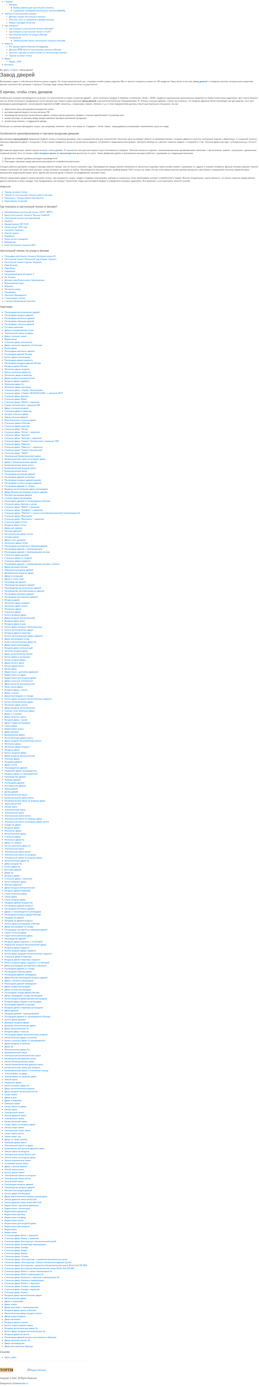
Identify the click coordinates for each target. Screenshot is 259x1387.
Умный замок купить (14, 1169)
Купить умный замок (14, 1172)
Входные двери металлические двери (23, 1295)
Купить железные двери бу (17, 371)
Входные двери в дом (15, 623)
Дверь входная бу (13, 863)
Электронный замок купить (17, 815)
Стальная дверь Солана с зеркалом (22, 1286)
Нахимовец (10, 291)
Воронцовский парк (14, 282)
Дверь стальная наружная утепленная (23, 344)
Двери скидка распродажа (17, 722)
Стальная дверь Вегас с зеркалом (21, 1235)
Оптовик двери (11, 536)
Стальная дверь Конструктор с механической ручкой (30, 1241)
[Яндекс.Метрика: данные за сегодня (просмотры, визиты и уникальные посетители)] (37, 1369)
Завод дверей (11, 788)
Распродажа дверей (14, 782)
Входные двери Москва (15, 365)
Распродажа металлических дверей (22, 312)
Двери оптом (10, 764)
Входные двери (12, 599)
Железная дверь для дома (17, 386)
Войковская (10, 241)
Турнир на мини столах (20, 55)
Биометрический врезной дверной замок (24, 1148)
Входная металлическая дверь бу (21, 1328)
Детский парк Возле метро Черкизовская (24, 279)
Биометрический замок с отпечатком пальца (26, 1070)
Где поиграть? (11, 25)
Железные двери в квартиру (18, 374)
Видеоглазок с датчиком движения (21, 671)
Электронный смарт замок (17, 1130)
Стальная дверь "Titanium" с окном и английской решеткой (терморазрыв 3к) (42, 512)
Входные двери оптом (15, 524)
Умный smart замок (13, 1181)
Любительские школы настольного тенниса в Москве (39, 40)
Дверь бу (8, 1046)
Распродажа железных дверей (19, 318)
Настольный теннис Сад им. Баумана (23, 261)
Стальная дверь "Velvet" (16, 452)
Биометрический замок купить (19, 464)
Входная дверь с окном (15, 689)
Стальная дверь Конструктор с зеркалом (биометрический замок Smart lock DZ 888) (45, 1265)
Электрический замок (14, 809)
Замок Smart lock (12, 803)
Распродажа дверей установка (19, 476)
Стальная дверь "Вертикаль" (18, 515)
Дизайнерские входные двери (19, 572)
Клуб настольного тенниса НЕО (20, 244)
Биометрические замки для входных (22, 1067)
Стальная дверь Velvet (15, 398)
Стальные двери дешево (16, 554)
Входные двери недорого (16, 380)
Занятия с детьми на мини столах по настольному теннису (38, 52)
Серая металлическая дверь (18, 935)
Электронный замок (14, 812)
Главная (8, 1)
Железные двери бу (14, 839)
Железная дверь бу (14, 383)
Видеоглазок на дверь (15, 674)
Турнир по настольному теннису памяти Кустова (28, 194)
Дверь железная (12, 1319)
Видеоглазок (10, 1229)
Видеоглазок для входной (17, 1226)
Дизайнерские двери (14, 734)
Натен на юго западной (16, 238)
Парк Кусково (11, 264)
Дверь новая (10, 1304)
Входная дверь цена (14, 620)
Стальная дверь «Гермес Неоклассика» (24, 389)
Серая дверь (10, 725)
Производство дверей (15, 581)
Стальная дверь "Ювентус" (17, 443)
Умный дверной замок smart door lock (23, 1202)
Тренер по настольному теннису (20, 13)
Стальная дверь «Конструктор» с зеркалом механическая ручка (35, 1259)
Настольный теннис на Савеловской (22, 217)
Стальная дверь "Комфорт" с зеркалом (23, 509)
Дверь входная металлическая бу (20, 1091)
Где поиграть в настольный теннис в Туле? (30, 31)
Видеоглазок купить (14, 728)
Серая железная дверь (15, 893)
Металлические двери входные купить (23, 1313)
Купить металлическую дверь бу (20, 641)
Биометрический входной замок (20, 467)
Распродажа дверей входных (18, 905)
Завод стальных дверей (16, 416)
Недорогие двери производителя (20, 770)
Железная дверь (12, 743)
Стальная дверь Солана (16, 1256)
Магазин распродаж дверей (18, 494)
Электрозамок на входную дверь (20, 1076)
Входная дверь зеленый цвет (18, 647)
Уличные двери (11, 758)
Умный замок (10, 806)
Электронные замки (14, 1118)
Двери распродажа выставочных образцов (25, 965)
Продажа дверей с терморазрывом (21, 1013)
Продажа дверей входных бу (18, 902)
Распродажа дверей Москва (18, 353)
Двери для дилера (13, 527)
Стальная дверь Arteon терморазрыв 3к (23, 1274)
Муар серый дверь (13, 686)
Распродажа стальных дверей (19, 324)
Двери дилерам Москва (16, 566)
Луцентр (8, 220)
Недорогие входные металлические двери (25, 944)
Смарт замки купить (14, 1133)
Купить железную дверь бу (17, 845)
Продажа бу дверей (14, 917)
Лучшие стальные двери (16, 413)
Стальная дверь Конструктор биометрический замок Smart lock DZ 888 (39, 1268)
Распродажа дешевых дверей (19, 593)
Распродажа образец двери (18, 971)
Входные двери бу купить (16, 1334)
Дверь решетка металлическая (19, 683)
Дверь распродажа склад (16, 638)
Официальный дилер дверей (18, 569)
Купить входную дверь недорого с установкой (26, 962)
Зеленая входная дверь (16, 650)
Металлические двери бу (16, 860)
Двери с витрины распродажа (19, 980)
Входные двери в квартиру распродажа (23, 1007)
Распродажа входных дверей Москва (22, 362)
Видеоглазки (10, 338)
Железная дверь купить (16, 605)
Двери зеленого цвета (15, 716)
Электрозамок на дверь (16, 1073)
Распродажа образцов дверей (19, 321)
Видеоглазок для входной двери (20, 677)
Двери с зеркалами (13, 1301)
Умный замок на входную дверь (20, 1157)
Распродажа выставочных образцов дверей (25, 545)
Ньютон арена (11, 232)
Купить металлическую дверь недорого (23, 635)
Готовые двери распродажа (18, 497)
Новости (8, 43)
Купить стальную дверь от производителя (24, 1040)
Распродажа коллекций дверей (19, 473)
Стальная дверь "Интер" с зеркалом (22, 431)
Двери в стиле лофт (14, 578)
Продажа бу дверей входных (18, 920)
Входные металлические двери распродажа (26, 488)
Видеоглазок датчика (14, 1214)
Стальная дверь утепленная (18, 341)
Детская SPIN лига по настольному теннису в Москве (35, 49)
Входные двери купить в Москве (20, 1310)
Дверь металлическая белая (18, 653)
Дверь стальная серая (15, 335)
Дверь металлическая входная (19, 1088)
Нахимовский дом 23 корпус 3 (19, 273)
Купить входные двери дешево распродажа (25, 998)
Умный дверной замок (15, 1115)
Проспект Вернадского (15, 294)
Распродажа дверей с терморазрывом (23, 548)
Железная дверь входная (17, 368)
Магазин (13, 4)
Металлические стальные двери (20, 419)
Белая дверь (10, 347)
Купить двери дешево (15, 1019)
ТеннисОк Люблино (14, 229)
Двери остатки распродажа (17, 989)
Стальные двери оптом (15, 521)
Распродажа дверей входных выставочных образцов (30, 1337)
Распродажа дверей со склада (19, 485)
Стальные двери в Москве (17, 422)
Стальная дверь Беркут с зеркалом (21, 1238)
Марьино (8, 285)
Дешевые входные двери (16, 1022)
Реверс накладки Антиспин (22, 22)
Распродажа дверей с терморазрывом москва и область (32, 563)
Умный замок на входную (16, 1151)
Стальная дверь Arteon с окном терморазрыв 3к (28, 1271)
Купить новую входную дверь (18, 1325)
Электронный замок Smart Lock (19, 1154)
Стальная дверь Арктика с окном (20, 503)
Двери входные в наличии (17, 1043)
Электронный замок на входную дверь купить (26, 821)
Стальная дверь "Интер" (16, 428)
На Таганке (9, 276)
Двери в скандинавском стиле (19, 330)
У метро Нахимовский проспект (20, 300)
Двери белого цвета (14, 662)
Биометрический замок (15, 470)
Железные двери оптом (16, 542)
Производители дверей (15, 767)
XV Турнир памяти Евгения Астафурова (28, 46)
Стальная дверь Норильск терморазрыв (24, 1280)
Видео (7, 58)
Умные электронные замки (17, 1160)
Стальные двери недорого (17, 560)
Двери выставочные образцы (18, 1346)
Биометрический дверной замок (20, 1058)
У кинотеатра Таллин (14, 297)
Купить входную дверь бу (16, 1085)
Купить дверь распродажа (17, 1193)
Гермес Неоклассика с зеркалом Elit (22, 404)
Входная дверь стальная (16, 1031)
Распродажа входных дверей (18, 315)
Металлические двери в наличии (20, 1037)
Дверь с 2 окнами (13, 713)
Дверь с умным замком (15, 1166)
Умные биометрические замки (19, 1061)
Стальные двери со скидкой (18, 557)
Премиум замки (12, 1103)
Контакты (8, 64)
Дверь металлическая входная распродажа (25, 1196)
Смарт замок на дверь (15, 1106)
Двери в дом (10, 1097)
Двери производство (14, 1343)
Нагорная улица (12, 288)
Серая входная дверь (15, 899)
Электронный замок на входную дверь (23, 818)
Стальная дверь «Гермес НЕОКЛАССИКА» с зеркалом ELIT (33, 392)
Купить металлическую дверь (18, 629)
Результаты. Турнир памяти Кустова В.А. (24, 197)
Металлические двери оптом (18, 533)
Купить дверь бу (12, 866)
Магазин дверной (13, 530)
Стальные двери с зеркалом (18, 878)
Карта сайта (10, 1357)
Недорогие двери (13, 1082)
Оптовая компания (13, 327)
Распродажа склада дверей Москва (21, 992)
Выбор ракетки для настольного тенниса (33, 7)
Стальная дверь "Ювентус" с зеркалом (23, 446)
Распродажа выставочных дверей (21, 596)
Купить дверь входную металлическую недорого (28, 698)
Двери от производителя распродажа (22, 911)
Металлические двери (15, 833)
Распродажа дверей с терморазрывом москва (27, 551)
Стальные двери (12, 611)
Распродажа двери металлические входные (26, 1034)
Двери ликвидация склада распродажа (23, 995)
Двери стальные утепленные (18, 680)
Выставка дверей (12, 869)
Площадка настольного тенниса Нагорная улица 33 (29, 255)
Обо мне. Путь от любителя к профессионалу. (32, 19)
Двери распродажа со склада (18, 695)
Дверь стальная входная (16, 407)
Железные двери (12, 608)
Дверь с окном (11, 692)
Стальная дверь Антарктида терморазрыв (25, 1244)
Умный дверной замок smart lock (20, 1199)
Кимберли (9, 235)
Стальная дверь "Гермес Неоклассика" (23, 449)
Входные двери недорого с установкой (23, 941)
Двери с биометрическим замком (20, 461)
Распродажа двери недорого (18, 359)
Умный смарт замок (14, 1127)
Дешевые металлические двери (20, 1025)
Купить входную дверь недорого (20, 950)
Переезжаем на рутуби (15, 200)
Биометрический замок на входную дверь (24, 458)
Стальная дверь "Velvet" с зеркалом (22, 401)
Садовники (9, 270)
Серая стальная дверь (15, 932)
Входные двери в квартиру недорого (22, 959)
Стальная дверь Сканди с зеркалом (22, 1289)
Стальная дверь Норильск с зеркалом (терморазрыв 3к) (32, 1277)
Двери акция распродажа (16, 644)
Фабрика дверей (12, 779)
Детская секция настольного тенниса (27, 16)
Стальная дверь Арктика (16, 395)
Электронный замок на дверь (18, 333)
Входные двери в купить (16, 1322)
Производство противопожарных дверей (24, 590)
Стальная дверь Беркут (15, 1253)
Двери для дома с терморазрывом (21, 1307)
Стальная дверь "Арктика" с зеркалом (23, 437)
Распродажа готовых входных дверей (22, 482)
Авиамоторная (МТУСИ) (16, 223)
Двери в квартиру (12, 1100)
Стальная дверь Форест (16, 1292)
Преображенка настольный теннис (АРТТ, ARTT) (28, 211)
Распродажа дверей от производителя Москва (27, 500)
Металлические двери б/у (17, 1049)
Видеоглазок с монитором (17, 1208)
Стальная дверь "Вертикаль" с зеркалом (24, 518)
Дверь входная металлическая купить (23, 740)
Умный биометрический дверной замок (23, 1064)
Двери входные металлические (19, 377)
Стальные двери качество (17, 425)
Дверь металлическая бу (16, 1028)
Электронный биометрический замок (22, 455)
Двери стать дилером (14, 539)
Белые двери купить (14, 665)
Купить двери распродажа (17, 356)
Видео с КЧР (15, 61)
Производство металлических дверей (22, 587)
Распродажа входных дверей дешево (22, 479)
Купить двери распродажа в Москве (22, 923)
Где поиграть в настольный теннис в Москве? (31, 28)
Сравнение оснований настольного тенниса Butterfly (39, 10)
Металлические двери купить (18, 737)
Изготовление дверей (15, 785)
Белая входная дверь (15, 659)
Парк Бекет (9, 267)
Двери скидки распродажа (17, 986)
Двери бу (8, 872)
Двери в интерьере (13, 575)
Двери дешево (11, 731)
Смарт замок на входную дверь (19, 1124)
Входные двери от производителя (21, 773)
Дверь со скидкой (12, 842)
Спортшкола (15, 37)
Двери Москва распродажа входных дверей (25, 491)
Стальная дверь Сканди (16, 1247)
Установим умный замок (16, 1163)
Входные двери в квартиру (17, 632)
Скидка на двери (12, 824)
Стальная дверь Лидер (15, 1250)
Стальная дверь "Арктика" (17, 434)
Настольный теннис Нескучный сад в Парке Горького (30, 258)
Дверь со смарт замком (15, 1139)
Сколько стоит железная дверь (19, 710)
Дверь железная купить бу (17, 1340)
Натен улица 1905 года (15, 226)
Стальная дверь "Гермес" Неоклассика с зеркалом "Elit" (31, 440)
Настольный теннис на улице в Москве (28, 34)
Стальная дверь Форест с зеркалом (22, 1283)
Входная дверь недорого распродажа (23, 1001)
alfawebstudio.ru (20, 1383)
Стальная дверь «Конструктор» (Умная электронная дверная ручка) (37, 1262)
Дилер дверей (11, 791)
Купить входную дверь (15, 614)
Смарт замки (10, 1094)
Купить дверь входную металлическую (23, 626)
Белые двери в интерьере (17, 656)
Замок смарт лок (12, 1136)
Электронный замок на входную (20, 854)
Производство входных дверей (19, 584)
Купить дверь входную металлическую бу (24, 1331)
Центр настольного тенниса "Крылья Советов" (27, 214)
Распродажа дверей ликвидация (20, 974)
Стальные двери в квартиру (18, 410)
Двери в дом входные (15, 1316)
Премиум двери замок (15, 1142)
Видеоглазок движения (15, 1211)
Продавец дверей (13, 761)
